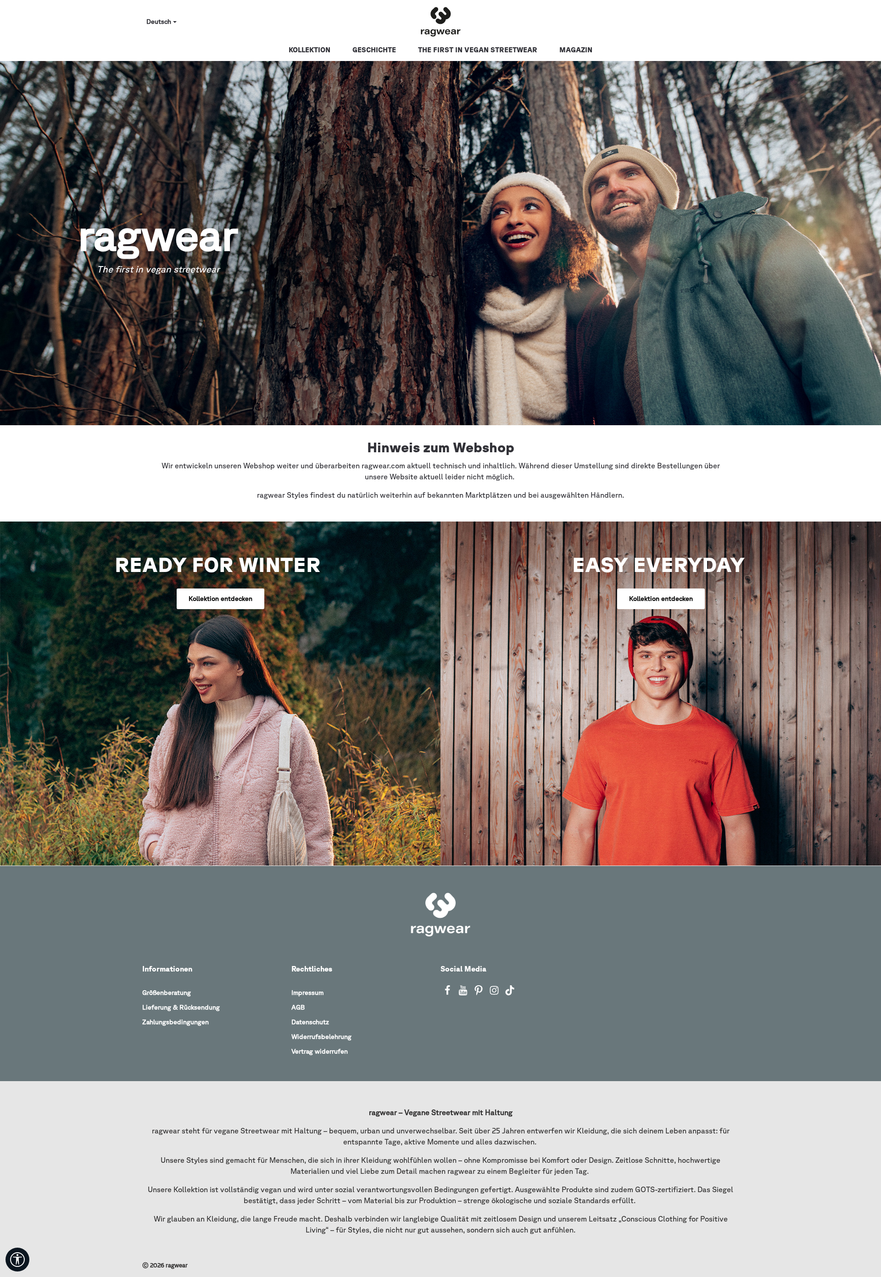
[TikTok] (510, 993)
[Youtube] (464, 993)
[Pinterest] (479, 993)
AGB (298, 1007)
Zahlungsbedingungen (175, 1022)
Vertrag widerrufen (319, 1051)
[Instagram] (495, 993)
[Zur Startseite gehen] (440, 22)
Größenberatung (166, 992)
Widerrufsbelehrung (321, 1036)
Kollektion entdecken (220, 598)
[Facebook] (448, 993)
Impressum (307, 992)
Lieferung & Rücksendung (181, 1007)
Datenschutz (310, 1022)
